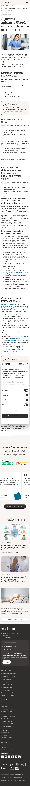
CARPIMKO (24, 336)
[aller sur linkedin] (2, 757)
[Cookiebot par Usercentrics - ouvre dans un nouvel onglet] (18, 364)
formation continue (16, 272)
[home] (6, 2)
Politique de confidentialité (20, 780)
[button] (27, 2)
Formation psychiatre (6, 679)
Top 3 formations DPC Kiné (7, 723)
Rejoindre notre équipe (7, 737)
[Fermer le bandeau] (27, 363)
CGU (5, 783)
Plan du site (4, 742)
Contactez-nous (5, 745)
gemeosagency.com (19, 774)
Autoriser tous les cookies (15, 416)
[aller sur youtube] (12, 757)
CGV (2, 783)
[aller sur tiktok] (16, 757)
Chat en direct (4, 747)
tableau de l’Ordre (17, 325)
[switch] (26, 395)
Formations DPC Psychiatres (8, 716)
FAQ (2, 704)
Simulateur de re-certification (8, 749)
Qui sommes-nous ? (6, 732)
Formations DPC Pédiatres (7, 714)
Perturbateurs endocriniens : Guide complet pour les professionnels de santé (14, 547)
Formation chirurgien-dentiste (8, 676)
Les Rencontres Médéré (7, 740)
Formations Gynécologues (7, 718)
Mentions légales (5, 780)
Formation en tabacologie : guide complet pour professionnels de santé (14, 610)
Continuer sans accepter (15, 421)
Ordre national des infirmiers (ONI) (12, 304)
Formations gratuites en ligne (8, 726)
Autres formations (5, 690)
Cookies (11, 780)
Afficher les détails (20, 411)
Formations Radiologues (7, 721)
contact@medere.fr (6, 637)
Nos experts (4, 735)
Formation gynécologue (7, 684)
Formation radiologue (6, 687)
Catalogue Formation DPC (7, 692)
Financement (4, 706)
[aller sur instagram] (6, 757)
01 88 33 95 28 (4, 635)
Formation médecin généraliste (8, 673)
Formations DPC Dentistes (7, 711)
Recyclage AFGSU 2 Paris (7, 695)
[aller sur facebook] (9, 757)
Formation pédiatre (6, 682)
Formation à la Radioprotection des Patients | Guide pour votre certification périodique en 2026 (14, 579)
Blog (2, 5)
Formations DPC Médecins (7, 709)
